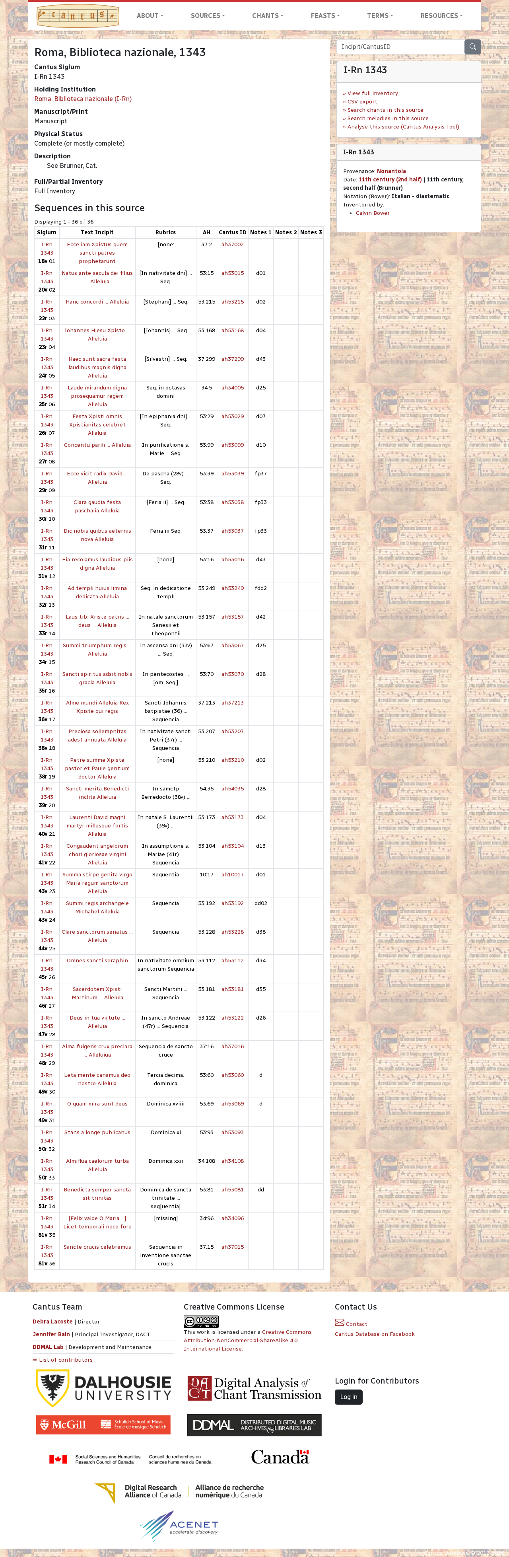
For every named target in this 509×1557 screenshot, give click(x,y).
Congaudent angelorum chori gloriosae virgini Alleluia (97, 854)
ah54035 (232, 788)
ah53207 (232, 731)
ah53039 (232, 473)
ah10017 (232, 874)
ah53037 (232, 530)
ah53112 (232, 960)
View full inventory (373, 93)
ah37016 (232, 1046)
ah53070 (232, 674)
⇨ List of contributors (63, 1360)
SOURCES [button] (205, 15)
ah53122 (232, 1017)
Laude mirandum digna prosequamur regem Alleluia (97, 396)
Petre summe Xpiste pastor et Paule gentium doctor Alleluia (97, 768)
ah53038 (232, 502)
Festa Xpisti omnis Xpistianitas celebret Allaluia (97, 424)
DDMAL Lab (48, 1347)
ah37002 (232, 244)
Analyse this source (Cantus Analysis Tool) (403, 126)
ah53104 (232, 846)
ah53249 (232, 588)
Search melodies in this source (388, 118)
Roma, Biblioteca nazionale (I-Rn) (83, 99)
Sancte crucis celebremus (97, 1247)
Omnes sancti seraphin (97, 960)
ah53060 (232, 1075)
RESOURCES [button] (439, 15)
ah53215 (232, 301)
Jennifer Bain (52, 1334)
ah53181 (232, 989)
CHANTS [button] (265, 15)
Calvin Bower (373, 213)
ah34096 (232, 1218)
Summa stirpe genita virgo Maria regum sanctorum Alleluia (97, 883)
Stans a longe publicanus (97, 1132)
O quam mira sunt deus (97, 1103)
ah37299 (232, 359)
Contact (355, 1324)
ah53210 (232, 760)
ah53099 (232, 445)
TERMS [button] (378, 15)
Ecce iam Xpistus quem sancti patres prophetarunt (97, 253)
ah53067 (232, 645)
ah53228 (232, 931)
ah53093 (232, 1132)
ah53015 (232, 273)
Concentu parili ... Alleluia (97, 445)
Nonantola (391, 171)
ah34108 (232, 1161)
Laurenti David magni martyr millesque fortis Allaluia (97, 825)
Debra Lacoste (53, 1321)
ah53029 (232, 416)
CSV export (362, 101)
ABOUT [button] (148, 15)
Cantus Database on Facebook (375, 1334)
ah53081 (232, 1189)
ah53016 (232, 559)
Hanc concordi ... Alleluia (97, 301)
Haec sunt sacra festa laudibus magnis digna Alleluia (97, 367)
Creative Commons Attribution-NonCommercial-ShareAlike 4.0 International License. (248, 1340)
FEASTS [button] (323, 15)
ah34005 (232, 387)
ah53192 (232, 903)
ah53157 (232, 616)
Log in (348, 1397)
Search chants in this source (386, 110)
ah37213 (232, 702)
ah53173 (232, 817)
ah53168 (232, 330)
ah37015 (232, 1247)
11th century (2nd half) (390, 179)
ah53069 (232, 1103)
